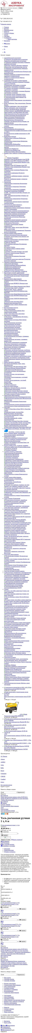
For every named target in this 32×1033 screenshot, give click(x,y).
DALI (2, 782)
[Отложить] (2, 912)
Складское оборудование (11, 554)
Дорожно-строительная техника (13, 262)
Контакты (7, 40)
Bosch (2, 770)
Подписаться (20, 792)
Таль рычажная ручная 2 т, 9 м (9, 904)
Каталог (6, 28)
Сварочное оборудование (11, 509)
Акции (6, 34)
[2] (3, 828)
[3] (4, 828)
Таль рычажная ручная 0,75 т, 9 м (10, 926)
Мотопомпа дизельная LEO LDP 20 (14, 728)
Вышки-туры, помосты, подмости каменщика (17, 153)
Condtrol (3, 779)
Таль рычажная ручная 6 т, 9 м (9, 915)
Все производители (6, 785)
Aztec (2, 765)
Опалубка (7, 407)
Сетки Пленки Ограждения (12, 498)
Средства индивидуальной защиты (14, 571)
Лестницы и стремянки (11, 315)
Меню (6, 46)
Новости (6, 31)
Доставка (6, 36)
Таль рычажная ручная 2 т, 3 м (9, 936)
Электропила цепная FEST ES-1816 (14, 689)
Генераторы (7, 182)
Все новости (4, 795)
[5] (8, 828)
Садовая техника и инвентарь (12, 451)
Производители (8, 30)
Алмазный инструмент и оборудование (15, 80)
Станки (6, 589)
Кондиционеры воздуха (11, 307)
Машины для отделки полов (12, 348)
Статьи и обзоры (9, 33)
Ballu (2, 768)
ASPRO (3, 762)
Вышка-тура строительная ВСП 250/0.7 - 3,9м (17, 743)
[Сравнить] (2, 910)
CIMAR (3, 776)
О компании (7, 37)
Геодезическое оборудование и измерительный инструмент (13, 205)
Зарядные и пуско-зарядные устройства (15, 271)
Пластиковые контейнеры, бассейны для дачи (17, 428)
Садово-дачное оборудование (12, 477)
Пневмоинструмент (10, 436)
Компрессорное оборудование (13, 279)
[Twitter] (3, 814)
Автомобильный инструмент (12, 58)
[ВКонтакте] (2, 814)
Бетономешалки (8, 127)
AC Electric (4, 756)
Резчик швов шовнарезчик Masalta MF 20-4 (16, 722)
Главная (6, 27)
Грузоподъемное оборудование (13, 233)
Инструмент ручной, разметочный (14, 273)
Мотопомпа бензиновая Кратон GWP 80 (16, 749)
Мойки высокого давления (12, 362)
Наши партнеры (12, 39)
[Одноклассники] (5, 814)
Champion (3, 773)
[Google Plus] (7, 814)
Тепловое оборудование (11, 627)
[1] (1, 828)
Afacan (3, 759)
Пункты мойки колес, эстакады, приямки (16, 445)
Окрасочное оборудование (12, 395)
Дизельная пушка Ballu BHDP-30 (13, 716)
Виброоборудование (10, 136)
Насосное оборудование (11, 386)
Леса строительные (9, 309)
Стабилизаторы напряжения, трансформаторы (17, 572)
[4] (6, 828)
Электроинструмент (10, 657)
